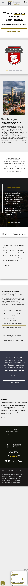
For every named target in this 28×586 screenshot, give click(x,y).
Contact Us (16, 434)
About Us (16, 429)
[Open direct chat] (25, 569)
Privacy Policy (8, 434)
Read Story (4, 418)
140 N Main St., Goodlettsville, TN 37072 (14, 452)
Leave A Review (9, 431)
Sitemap (16, 431)
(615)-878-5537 (14, 456)
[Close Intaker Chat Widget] (27, 569)
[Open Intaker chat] (13, 585)
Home (6, 429)
